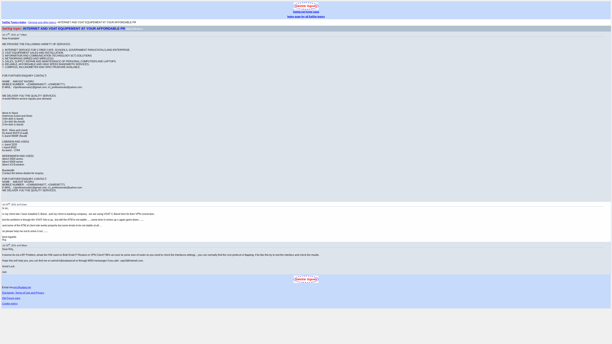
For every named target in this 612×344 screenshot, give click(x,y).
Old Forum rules (11, 298)
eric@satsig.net (22, 287)
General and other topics (42, 22)
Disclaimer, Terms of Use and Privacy (23, 292)
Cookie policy (9, 303)
